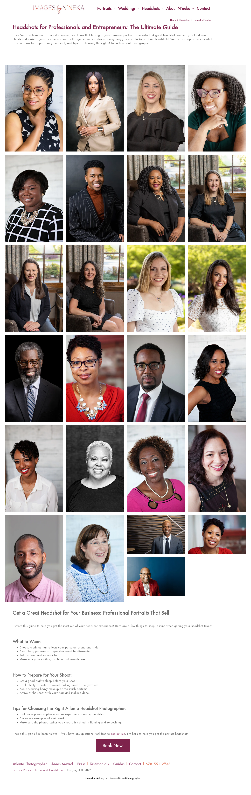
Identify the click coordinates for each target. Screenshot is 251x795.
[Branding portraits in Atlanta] (217, 534)
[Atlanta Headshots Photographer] (95, 378)
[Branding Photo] (95, 558)
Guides (119, 764)
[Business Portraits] (156, 468)
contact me (118, 733)
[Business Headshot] (156, 378)
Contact (135, 764)
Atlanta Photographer (30, 764)
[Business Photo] (34, 468)
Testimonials (99, 764)
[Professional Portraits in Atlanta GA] (34, 198)
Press (81, 764)
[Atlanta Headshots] (217, 468)
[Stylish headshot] (95, 108)
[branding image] (156, 534)
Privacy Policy (22, 770)
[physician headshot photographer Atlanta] (217, 378)
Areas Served (62, 764)
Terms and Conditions (49, 770)
